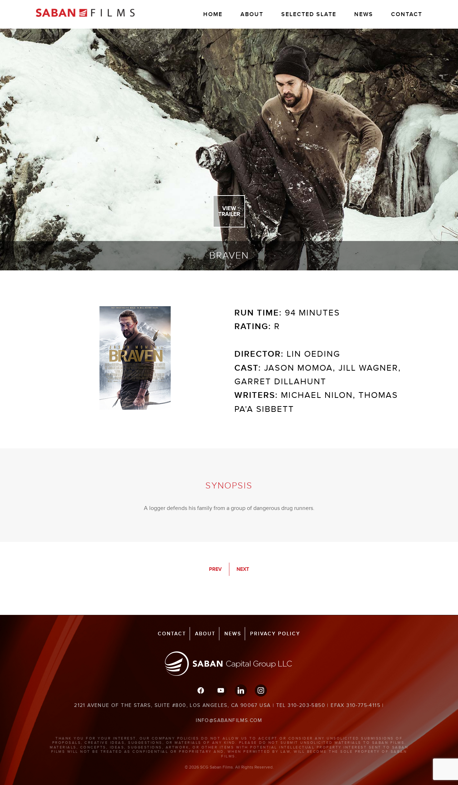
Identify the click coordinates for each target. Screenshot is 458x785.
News (363, 14)
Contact (406, 14)
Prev (215, 569)
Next (243, 569)
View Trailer (229, 211)
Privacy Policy (275, 634)
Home (213, 14)
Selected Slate (308, 14)
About (251, 14)
